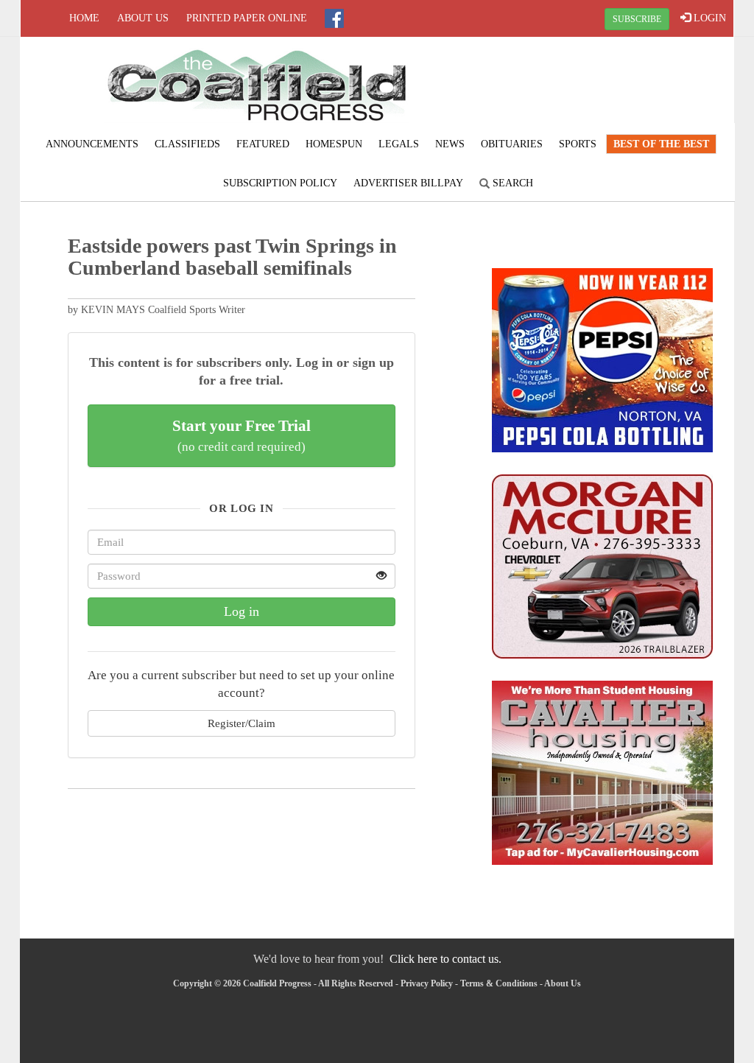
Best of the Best (661, 144)
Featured (262, 144)
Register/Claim (241, 723)
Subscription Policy (280, 183)
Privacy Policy (427, 983)
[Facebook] (334, 18)
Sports (577, 144)
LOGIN (708, 18)
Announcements (92, 144)
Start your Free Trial (241, 435)
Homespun (334, 144)
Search (511, 183)
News (450, 144)
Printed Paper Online (246, 18)
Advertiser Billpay (408, 183)
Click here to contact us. (445, 959)
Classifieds (187, 144)
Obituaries (512, 144)
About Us (143, 18)
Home (84, 18)
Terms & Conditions (499, 983)
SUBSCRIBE (637, 19)
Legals (398, 144)
